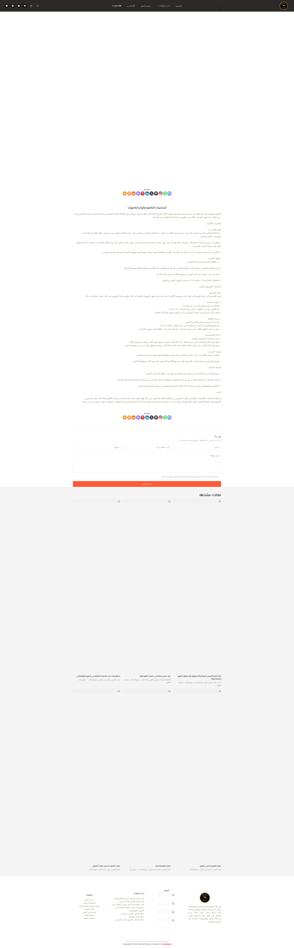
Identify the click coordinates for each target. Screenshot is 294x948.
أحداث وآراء (217, 682)
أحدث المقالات (164, 6)
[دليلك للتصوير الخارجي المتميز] (197, 776)
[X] (152, 193)
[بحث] (37, 6)
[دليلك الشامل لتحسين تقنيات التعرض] (96, 776)
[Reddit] (134, 193)
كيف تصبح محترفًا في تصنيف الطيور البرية (155, 676)
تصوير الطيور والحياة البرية (203, 682)
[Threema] (156, 193)
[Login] (31, 6)
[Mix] (129, 193)
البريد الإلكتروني (162, 447)
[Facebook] (25, 6)
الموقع (116, 447)
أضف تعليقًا (214, 456)
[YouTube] (7, 6)
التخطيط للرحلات (165, 680)
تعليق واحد (82, 680)
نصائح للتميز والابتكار (163, 866)
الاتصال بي (131, 6)
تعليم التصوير (115, 680)
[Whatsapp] (165, 193)
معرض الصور (146, 6)
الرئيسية (178, 6)
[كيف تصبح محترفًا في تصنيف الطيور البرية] (147, 586)
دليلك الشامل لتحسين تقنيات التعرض (106, 866)
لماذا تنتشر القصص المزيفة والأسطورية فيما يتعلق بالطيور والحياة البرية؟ (199, 677)
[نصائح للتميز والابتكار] (147, 776)
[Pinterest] (143, 193)
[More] (125, 193)
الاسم (216, 447)
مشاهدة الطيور (89, 918)
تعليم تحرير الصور (104, 680)
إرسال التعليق (147, 484)
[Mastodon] (138, 193)
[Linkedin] (147, 193)
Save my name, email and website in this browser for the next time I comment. (190, 477)
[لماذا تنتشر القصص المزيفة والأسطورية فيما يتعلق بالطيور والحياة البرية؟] (197, 586)
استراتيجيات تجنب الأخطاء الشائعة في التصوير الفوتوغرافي (98, 676)
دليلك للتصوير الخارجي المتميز (210, 866)
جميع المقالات (188, 682)
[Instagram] (13, 6)
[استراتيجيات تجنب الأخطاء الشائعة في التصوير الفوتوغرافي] (96, 586)
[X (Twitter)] (19, 6)
